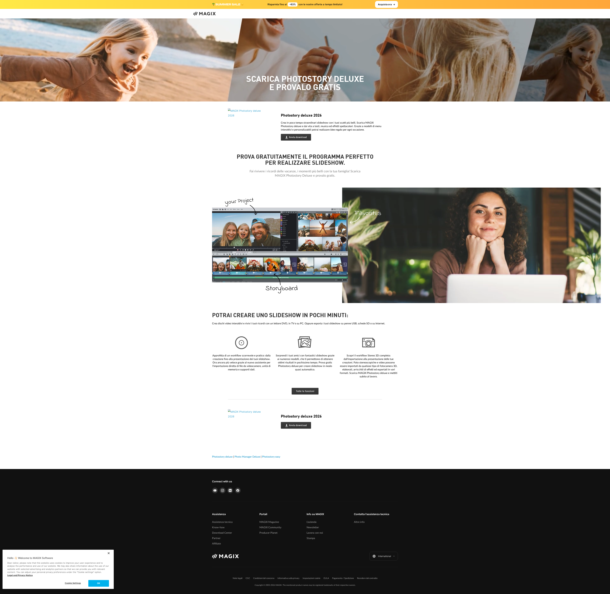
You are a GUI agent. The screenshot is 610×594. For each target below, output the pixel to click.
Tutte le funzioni (305, 391)
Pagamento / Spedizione (343, 578)
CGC (248, 578)
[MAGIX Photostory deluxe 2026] (252, 128)
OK (98, 583)
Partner (216, 538)
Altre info (359, 522)
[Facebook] (238, 490)
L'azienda (311, 522)
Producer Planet (268, 533)
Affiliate (216, 543)
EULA (326, 578)
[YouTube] (215, 490)
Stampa (311, 538)
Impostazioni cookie (311, 578)
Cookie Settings (73, 583)
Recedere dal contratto (367, 578)
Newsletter (313, 527)
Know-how (218, 527)
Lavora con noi (315, 533)
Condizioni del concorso (263, 578)
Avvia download (298, 137)
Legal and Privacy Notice (20, 575)
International (384, 556)
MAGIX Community (270, 527)
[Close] (108, 553)
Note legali (237, 578)
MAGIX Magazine (269, 522)
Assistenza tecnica (222, 522)
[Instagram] (222, 490)
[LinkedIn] (230, 490)
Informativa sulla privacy (288, 578)
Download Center (222, 533)
